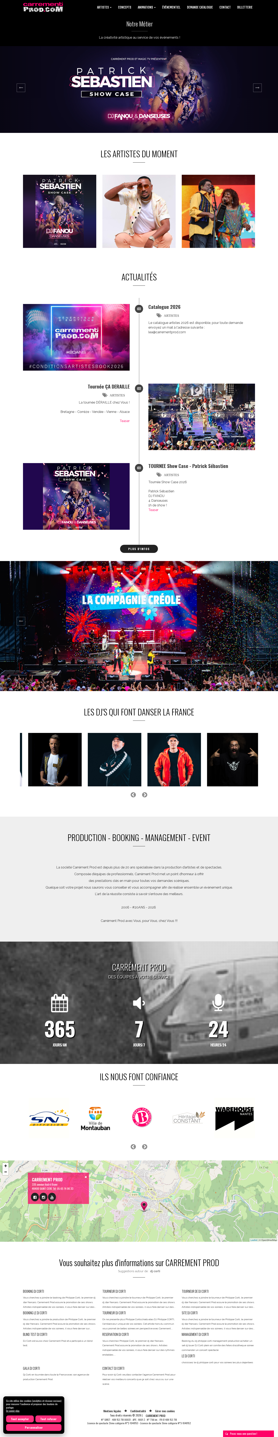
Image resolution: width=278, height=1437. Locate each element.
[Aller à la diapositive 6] (145, 119)
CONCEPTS (124, 7)
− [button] (5, 1171)
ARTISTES (171, 315)
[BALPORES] (226, 759)
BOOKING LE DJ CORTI (35, 1312)
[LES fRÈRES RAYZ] (107, 759)
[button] (21, 89)
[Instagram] (43, 1197)
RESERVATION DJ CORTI (115, 1334)
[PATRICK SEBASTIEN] (59, 211)
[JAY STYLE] (166, 759)
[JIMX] (47, 759)
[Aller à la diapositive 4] (133, 119)
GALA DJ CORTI (31, 1368)
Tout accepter (20, 1419)
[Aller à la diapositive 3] (127, 119)
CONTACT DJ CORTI (113, 1368)
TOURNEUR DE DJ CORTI (195, 1291)
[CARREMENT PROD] (43, 6)
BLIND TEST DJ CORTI (35, 1334)
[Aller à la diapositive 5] (139, 119)
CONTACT (225, 7)
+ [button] (5, 1165)
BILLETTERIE (245, 7)
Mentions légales (112, 1411)
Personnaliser (34, 1427)
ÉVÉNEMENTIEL (171, 7)
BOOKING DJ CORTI (33, 1291)
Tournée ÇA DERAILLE (109, 386)
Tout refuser (48, 1419)
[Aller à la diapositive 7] (151, 119)
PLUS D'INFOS (139, 549)
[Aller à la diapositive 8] (156, 119)
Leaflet (254, 1240)
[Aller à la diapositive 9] (162, 119)
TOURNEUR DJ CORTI (114, 1291)
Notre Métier (139, 23)
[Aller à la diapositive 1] (115, 119)
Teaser (125, 421)
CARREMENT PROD (155, 1415)
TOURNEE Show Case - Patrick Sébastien (188, 465)
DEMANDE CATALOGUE (200, 7)
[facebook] (35, 1197)
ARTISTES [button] (103, 7)
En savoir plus (13, 1410)
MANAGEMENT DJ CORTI (195, 1334)
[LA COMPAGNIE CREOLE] (218, 211)
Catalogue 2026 (164, 306)
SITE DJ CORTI (190, 1312)
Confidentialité (138, 1411)
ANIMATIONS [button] (146, 7)
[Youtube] (52, 1197)
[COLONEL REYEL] (139, 211)
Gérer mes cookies (165, 1411)
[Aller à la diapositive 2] (121, 119)
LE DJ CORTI (188, 1355)
